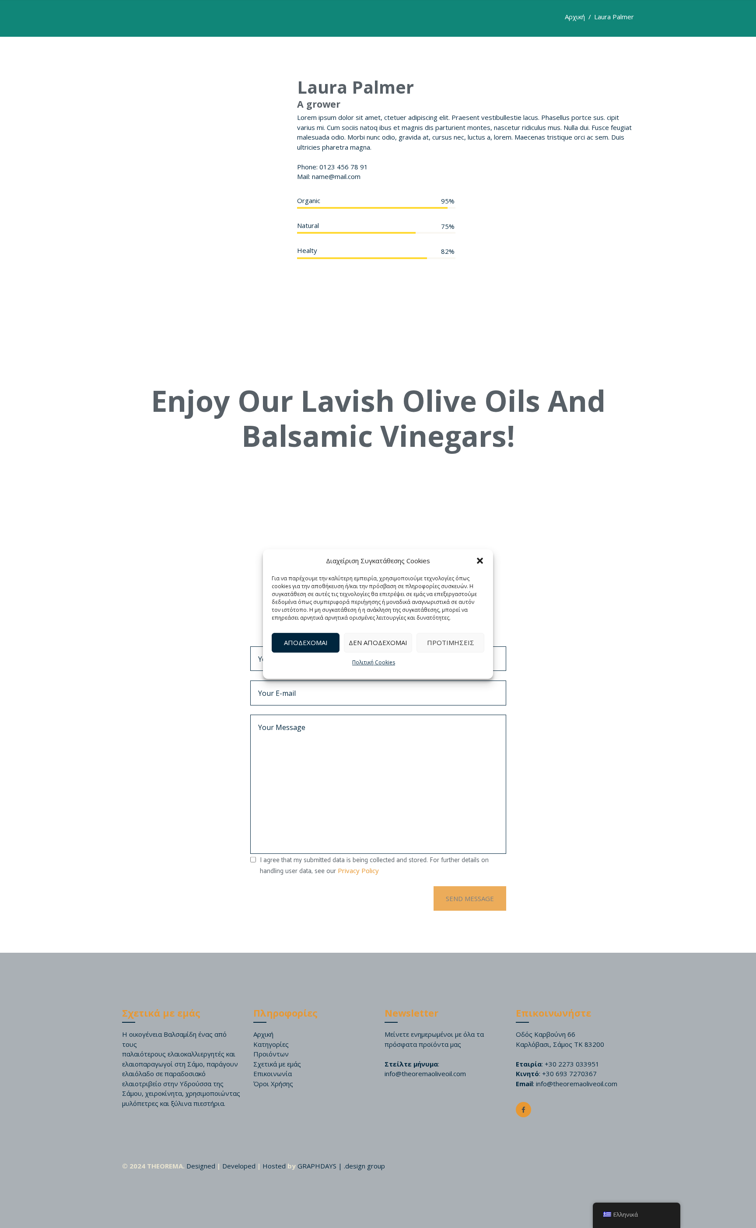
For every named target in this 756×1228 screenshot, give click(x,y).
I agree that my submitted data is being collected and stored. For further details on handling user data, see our (374, 866)
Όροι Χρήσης (273, 1083)
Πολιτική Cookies (373, 662)
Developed (239, 1165)
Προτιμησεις (450, 642)
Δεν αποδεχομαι (378, 642)
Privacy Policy (358, 870)
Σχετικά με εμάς (277, 1064)
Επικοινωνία (272, 1073)
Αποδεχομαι (306, 642)
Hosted (274, 1165)
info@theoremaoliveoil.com (425, 1073)
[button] (480, 561)
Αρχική (575, 17)
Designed (200, 1165)
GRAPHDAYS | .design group (341, 1165)
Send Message (470, 898)
